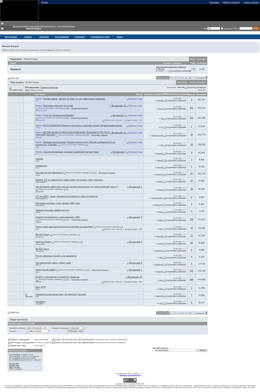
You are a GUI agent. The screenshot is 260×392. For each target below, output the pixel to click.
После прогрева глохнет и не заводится (56, 256)
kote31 (38, 212)
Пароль (236, 28)
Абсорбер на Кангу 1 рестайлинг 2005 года (58, 203)
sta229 (160, 243)
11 (183, 78)
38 (191, 243)
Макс (37, 147)
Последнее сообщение (153, 94)
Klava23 (160, 160)
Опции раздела (182, 82)
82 (191, 173)
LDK (37, 296)
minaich (160, 181)
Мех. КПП (41, 287)
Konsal (160, 190)
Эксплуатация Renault (66, 26)
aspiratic (160, 100)
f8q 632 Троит (42, 234)
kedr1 (38, 272)
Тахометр (40, 301)
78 (191, 135)
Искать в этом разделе (198, 59)
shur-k (160, 109)
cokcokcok (40, 237)
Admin (27, 90)
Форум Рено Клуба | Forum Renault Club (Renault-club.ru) (34, 26)
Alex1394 (159, 236)
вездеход (159, 174)
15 (191, 235)
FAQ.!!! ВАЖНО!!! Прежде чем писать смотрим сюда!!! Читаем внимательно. (82, 125)
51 (186, 78)
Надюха (39, 222)
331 (191, 118)
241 (191, 108)
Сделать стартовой (251, 2)
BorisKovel (159, 264)
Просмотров (201, 94)
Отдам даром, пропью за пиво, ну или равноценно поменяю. (74, 99)
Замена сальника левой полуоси (52, 210)
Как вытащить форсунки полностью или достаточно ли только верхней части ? (77, 187)
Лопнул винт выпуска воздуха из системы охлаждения (64, 227)
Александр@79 (41, 182)
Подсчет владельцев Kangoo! (58, 115)
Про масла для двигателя (49, 172)
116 (191, 271)
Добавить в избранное (231, 2)
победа (39, 159)
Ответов (191, 94)
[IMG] (11, 367)
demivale (160, 153)
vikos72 (38, 265)
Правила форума (49, 87)
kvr (37, 101)
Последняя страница (79, 108)
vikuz (37, 161)
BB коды (12, 363)
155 (191, 219)
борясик (39, 137)
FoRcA (38, 128)
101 (190, 78)
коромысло (41, 165)
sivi (162, 119)
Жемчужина (40, 120)
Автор (42, 94)
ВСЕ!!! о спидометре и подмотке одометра (57, 277)
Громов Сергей (41, 110)
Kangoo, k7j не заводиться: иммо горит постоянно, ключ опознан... (70, 180)
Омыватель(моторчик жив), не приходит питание (61, 294)
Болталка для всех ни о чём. (58, 106)
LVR (161, 145)
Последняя (200, 78)
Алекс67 (160, 271)
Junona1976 (40, 244)
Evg (37, 229)
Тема (37, 94)
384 (191, 279)
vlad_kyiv (161, 69)
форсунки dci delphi (45, 270)
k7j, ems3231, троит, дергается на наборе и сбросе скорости (67, 196)
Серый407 (39, 304)
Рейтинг (139, 94)
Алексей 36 (40, 205)
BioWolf (38, 282)
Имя (205, 28)
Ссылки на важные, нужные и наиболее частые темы (71, 152)
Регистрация (214, 2)
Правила (44, 2)
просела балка (43, 242)
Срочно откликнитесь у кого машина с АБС (58, 217)
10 (191, 181)
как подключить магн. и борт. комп (53, 263)
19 (191, 228)
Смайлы (12, 365)
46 (191, 189)
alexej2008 (39, 191)
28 (191, 144)
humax (38, 175)
